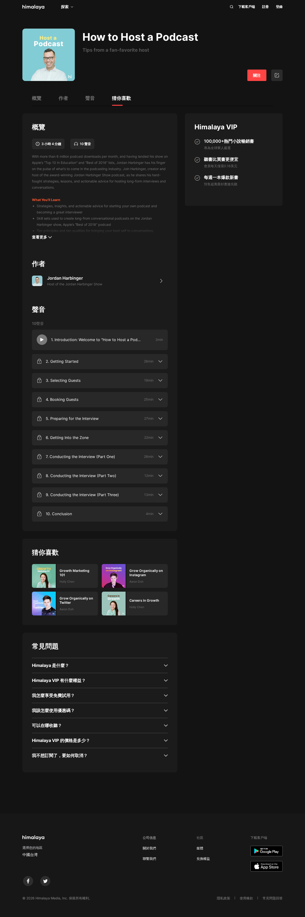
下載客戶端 (246, 7)
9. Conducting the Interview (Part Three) (82, 494)
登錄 (279, 7)
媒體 (200, 848)
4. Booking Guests (62, 399)
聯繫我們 (149, 859)
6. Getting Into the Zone (67, 437)
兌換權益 (203, 859)
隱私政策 (223, 898)
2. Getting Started (62, 361)
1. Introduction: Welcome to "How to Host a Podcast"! (96, 339)
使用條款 (246, 898)
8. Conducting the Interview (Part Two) (81, 475)
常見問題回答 (273, 898)
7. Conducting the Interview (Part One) (80, 456)
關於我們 (149, 848)
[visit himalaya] (33, 7)
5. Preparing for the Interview (72, 418)
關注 (257, 75)
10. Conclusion (59, 513)
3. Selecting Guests (63, 380)
